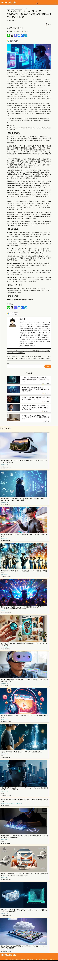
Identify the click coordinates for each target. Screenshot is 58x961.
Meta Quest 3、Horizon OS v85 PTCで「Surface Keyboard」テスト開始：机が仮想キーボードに (24, 836)
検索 (8, 363)
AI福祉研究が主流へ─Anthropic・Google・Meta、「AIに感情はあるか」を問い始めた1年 (35, 389)
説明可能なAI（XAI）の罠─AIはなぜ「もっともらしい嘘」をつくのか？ (36, 398)
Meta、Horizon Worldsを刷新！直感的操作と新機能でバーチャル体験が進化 (24, 800)
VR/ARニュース (18, 9)
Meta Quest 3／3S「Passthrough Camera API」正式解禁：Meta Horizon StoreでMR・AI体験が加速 (22, 499)
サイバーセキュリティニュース (8, 949)
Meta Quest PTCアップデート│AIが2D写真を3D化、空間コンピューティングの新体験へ (24, 461)
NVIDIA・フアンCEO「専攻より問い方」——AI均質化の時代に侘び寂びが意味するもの (35, 417)
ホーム (8, 9)
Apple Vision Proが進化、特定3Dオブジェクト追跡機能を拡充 (21, 752)
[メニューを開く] (56, 3)
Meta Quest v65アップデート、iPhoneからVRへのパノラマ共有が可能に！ (24, 535)
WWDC (2, 755)
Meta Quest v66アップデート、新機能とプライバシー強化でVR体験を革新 (24, 571)
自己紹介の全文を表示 (26, 345)
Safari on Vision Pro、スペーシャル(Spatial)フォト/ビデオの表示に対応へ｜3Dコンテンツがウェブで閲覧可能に (24, 874)
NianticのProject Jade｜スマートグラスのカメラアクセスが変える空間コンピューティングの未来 (24, 789)
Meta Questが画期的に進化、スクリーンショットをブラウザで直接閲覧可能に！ (24, 716)
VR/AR (12, 9)
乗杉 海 (49, 24)
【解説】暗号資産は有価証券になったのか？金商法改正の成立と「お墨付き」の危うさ (35, 379)
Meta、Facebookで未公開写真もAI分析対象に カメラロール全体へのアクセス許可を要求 (24, 947)
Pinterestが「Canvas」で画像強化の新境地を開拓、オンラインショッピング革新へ (24, 644)
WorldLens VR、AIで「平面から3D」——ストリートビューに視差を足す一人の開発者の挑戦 (24, 911)
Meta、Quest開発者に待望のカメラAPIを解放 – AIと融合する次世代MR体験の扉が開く (24, 680)
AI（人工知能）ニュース (6, 647)
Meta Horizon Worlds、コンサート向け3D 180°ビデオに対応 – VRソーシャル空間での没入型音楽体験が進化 (24, 608)
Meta (2, 466)
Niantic (2, 793)
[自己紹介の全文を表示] (34, 346)
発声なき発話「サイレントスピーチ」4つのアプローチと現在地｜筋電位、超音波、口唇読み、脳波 (35, 407)
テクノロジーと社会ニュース (15, 803)
